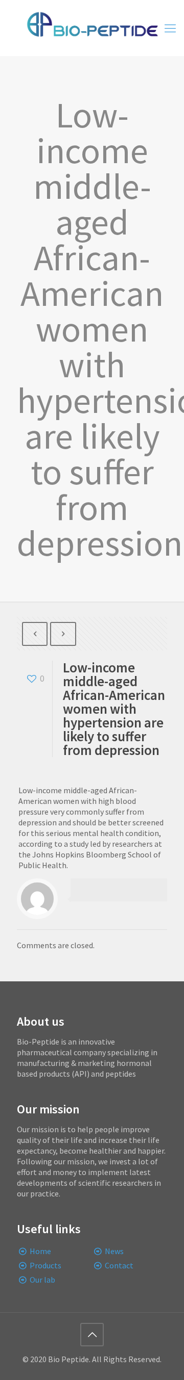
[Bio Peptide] (92, 28)
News (114, 1251)
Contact (119, 1265)
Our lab (42, 1279)
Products (45, 1265)
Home (40, 1251)
